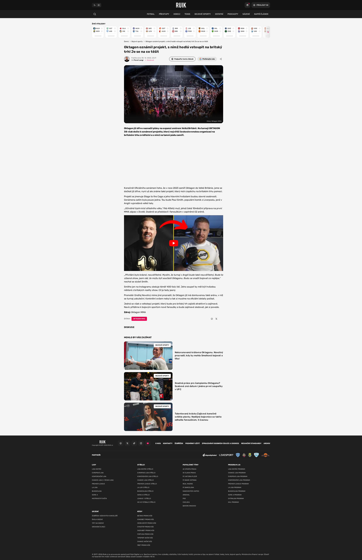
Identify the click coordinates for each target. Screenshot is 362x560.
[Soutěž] (247, 5)
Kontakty (167, 443)
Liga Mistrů (96, 469)
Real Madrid (188, 484)
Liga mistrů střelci (145, 469)
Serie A (95, 495)
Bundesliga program (236, 491)
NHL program (233, 502)
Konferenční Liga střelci (147, 476)
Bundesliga (97, 491)
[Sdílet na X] (216, 319)
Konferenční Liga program (239, 480)
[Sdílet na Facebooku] (212, 319)
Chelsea (186, 502)
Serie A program (235, 495)
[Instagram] (141, 443)
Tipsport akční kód (145, 538)
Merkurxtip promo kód (146, 523)
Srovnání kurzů (98, 527)
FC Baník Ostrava (189, 480)
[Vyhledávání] (95, 14)
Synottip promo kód (145, 527)
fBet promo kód (143, 545)
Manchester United (191, 491)
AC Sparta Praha (189, 469)
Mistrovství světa (99, 498)
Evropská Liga (98, 473)
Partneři (96, 455)
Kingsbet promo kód (145, 519)
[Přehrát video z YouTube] (173, 243)
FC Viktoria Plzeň (190, 476)
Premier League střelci (147, 484)
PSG (184, 498)
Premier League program (238, 484)
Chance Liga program (237, 473)
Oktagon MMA (139, 319)
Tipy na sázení (98, 523)
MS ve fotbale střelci (146, 502)
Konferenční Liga (99, 476)
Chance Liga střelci (145, 480)
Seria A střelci (143, 495)
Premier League (98, 484)
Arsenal (186, 495)
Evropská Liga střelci (146, 473)
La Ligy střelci (143, 487)
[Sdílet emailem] (221, 319)
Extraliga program (236, 498)
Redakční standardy (251, 443)
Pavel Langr (137, 60)
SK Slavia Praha (189, 473)
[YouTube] (148, 443)
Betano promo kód (144, 516)
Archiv (267, 443)
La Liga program (234, 487)
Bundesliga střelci (145, 491)
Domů (126, 41)
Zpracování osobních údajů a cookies (220, 443)
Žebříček (179, 443)
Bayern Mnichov (189, 506)
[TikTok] (134, 443)
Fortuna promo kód (145, 534)
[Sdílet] (221, 59)
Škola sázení (97, 519)
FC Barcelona (188, 487)
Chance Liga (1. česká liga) (103, 480)
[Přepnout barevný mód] (96, 5)
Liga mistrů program (236, 469)
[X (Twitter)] (127, 443)
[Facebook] (120, 443)
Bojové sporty (137, 41)
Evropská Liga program (237, 476)
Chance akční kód (144, 541)
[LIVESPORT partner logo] (226, 455)
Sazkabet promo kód (145, 530)
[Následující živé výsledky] (266, 32)
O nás (158, 443)
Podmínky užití (192, 443)
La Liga (94, 487)
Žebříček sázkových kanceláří (105, 516)
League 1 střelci (144, 498)
